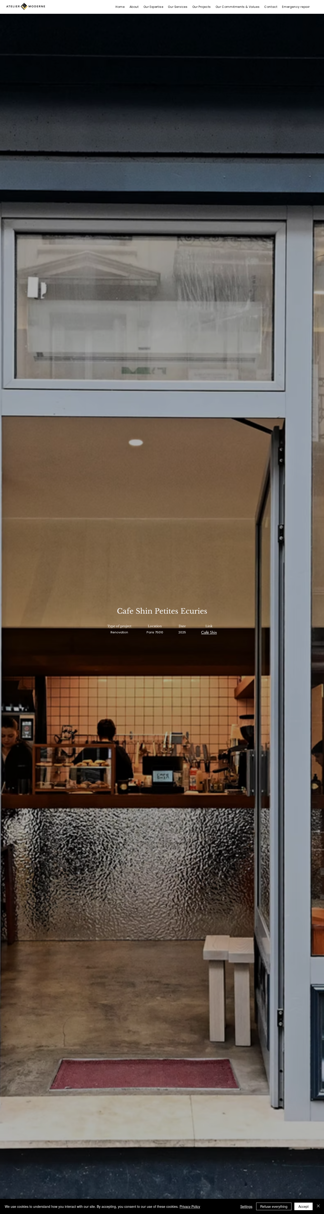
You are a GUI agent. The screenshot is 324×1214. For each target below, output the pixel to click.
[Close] (318, 1206)
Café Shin (209, 632)
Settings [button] (246, 1206)
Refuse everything (273, 1206)
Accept (303, 1206)
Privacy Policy (190, 1206)
